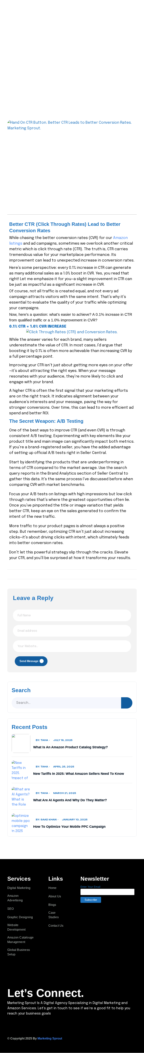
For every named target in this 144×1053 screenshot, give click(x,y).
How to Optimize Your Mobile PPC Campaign (69, 826)
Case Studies (53, 915)
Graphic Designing (20, 917)
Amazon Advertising (15, 898)
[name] (138, 9)
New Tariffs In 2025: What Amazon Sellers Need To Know (78, 774)
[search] (126, 703)
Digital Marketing (18, 887)
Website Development (16, 927)
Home (52, 887)
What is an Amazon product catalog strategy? (70, 747)
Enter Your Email (90, 886)
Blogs (52, 904)
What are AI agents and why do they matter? (70, 800)
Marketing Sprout (50, 1038)
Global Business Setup (18, 952)
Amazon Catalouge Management (20, 940)
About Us (54, 896)
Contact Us (56, 925)
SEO (10, 908)
